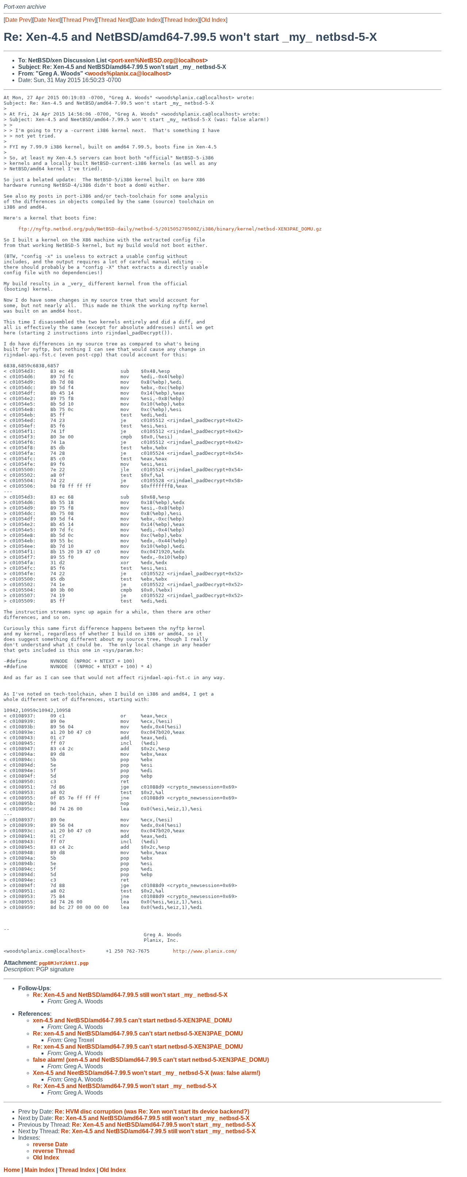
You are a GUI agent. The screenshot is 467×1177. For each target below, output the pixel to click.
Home (12, 1170)
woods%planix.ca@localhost (128, 73)
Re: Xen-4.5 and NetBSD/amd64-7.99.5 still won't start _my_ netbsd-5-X (130, 995)
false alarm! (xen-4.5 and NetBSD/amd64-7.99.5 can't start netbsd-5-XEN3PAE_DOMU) (151, 1060)
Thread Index (181, 20)
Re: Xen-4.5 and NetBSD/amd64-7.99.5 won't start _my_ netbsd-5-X (125, 1086)
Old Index (213, 20)
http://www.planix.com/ (205, 951)
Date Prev (18, 20)
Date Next (47, 20)
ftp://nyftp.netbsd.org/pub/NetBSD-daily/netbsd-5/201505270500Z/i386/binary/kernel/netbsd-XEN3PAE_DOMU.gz (170, 229)
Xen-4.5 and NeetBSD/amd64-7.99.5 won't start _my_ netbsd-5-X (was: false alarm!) (146, 1073)
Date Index (147, 20)
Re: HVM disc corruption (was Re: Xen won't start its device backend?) (152, 1111)
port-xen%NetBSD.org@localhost (157, 60)
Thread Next (114, 20)
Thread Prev (79, 20)
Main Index (39, 1170)
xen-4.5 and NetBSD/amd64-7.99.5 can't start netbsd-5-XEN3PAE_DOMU (132, 1020)
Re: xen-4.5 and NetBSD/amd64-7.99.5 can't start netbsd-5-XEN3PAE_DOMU (138, 1033)
